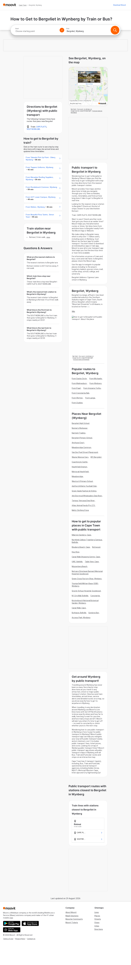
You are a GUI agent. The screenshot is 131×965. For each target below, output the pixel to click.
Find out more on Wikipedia (81, 359)
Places (97, 916)
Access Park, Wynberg (81, 618)
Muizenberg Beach (79, 566)
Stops (96, 923)
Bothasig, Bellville (79, 613)
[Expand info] (88, 306)
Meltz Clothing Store (80, 510)
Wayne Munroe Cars (80, 457)
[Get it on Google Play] (11, 923)
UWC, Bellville (77, 562)
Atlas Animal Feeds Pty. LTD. (83, 505)
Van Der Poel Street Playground (85, 452)
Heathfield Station (79, 467)
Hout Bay (75, 552)
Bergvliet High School (80, 423)
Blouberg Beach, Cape (81, 547)
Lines (96, 912)
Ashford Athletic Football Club (84, 486)
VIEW (48, 237)
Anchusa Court (78, 443)
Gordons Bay (93, 613)
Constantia (95, 596)
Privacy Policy (20, 939)
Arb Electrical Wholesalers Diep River (87, 496)
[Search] (115, 30)
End (67, 28)
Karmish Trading (78, 433)
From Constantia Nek (80, 393)
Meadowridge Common (81, 447)
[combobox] (36, 31)
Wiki (73, 311)
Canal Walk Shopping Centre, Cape (86, 557)
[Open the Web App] (11, 929)
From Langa (90, 398)
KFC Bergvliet (96, 457)
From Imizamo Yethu (92, 388)
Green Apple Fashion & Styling (84, 491)
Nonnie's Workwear (80, 428)
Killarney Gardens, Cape (81, 535)
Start (17, 28)
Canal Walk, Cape (79, 608)
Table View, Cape (92, 562)
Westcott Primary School (82, 481)
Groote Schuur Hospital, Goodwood (86, 591)
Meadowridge (77, 476)
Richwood (96, 547)
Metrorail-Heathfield (80, 472)
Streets (97, 919)
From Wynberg (95, 383)
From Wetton (77, 398)
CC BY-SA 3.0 (88, 109)
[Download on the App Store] (30, 923)
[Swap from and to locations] (62, 30)
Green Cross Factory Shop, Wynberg (86, 579)
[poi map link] (88, 86)
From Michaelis (95, 379)
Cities (96, 926)
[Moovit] (9, 5)
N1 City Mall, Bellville (80, 596)
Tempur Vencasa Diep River (83, 501)
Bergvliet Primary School (82, 438)
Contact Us (31, 939)
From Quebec (77, 403)
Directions (98, 929)
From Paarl (76, 388)
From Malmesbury (79, 383)
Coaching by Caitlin (80, 462)
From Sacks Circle (79, 379)
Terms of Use (8, 939)
